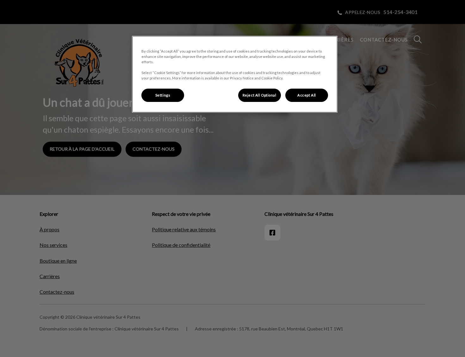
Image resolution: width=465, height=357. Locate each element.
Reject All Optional (259, 95)
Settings (162, 95)
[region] (235, 74)
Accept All (306, 95)
